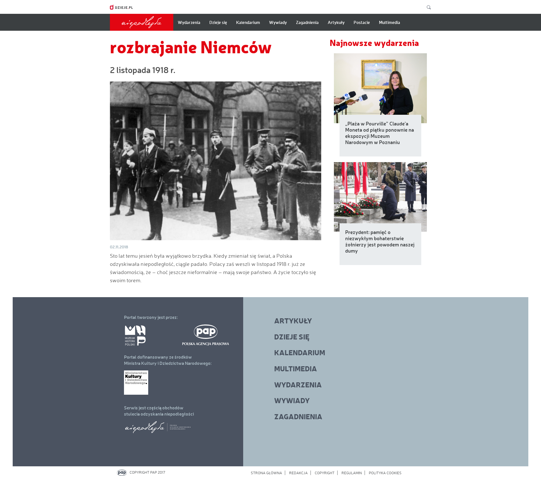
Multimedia (389, 22)
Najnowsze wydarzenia (374, 42)
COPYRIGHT (324, 473)
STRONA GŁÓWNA (266, 473)
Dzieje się (218, 22)
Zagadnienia (307, 22)
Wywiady (278, 22)
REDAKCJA (298, 473)
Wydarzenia (189, 22)
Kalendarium (248, 22)
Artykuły (336, 22)
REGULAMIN (352, 473)
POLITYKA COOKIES (385, 473)
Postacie (362, 22)
